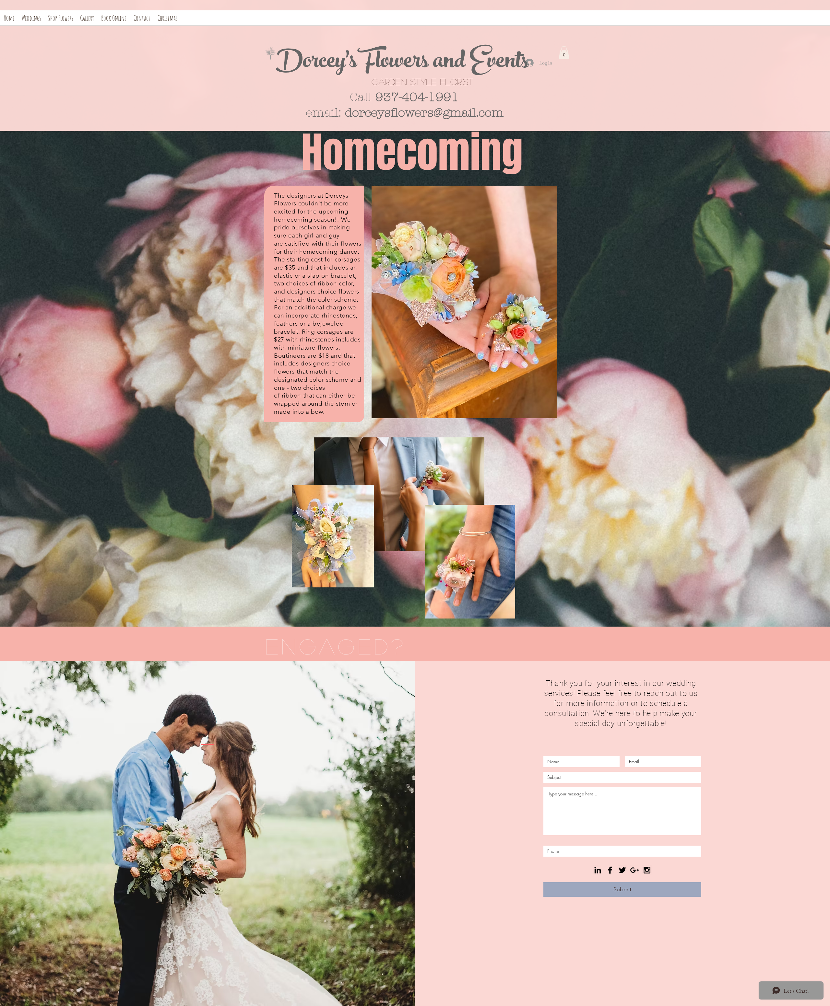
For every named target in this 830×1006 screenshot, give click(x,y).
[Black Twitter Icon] (622, 870)
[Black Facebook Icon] (610, 870)
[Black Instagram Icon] (647, 870)
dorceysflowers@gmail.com (424, 113)
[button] (564, 52)
